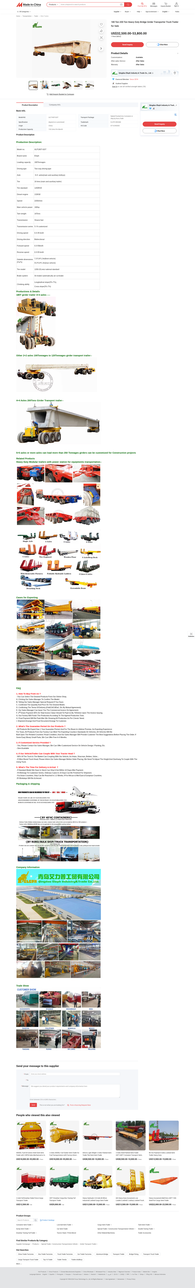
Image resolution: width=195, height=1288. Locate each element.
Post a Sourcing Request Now (79, 1105)
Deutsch (93, 1274)
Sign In (114, 86)
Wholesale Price (101, 1272)
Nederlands (101, 1274)
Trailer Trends (62, 1259)
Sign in (176, 6)
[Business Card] (175, 114)
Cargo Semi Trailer (104, 1225)
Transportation (27, 16)
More (18, 1264)
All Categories (24, 11)
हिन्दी (128, 1274)
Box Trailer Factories (45, 1254)
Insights (154, 1272)
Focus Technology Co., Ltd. (82, 1279)
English (45, 1274)
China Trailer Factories (26, 1254)
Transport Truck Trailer (151, 1254)
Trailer (36, 16)
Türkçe (142, 1274)
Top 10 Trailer (47, 1259)
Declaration (120, 1279)
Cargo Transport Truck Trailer (28, 1259)
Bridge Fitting (133, 1254)
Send (33, 1105)
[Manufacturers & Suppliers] (28, 4)
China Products (53, 1272)
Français (68, 1274)
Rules (177, 11)
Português (60, 1274)
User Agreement (110, 1279)
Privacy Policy (131, 1279)
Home (18, 16)
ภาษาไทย (134, 1274)
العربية (109, 1274)
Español (51, 1274)
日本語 (122, 1274)
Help (138, 11)
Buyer (127, 11)
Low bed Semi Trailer (64, 1225)
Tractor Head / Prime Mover (66, 1233)
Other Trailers (44, 16)
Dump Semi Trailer (22, 1229)
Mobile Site (146, 1272)
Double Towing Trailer (145, 1229)
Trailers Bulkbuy (76, 1259)
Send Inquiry (127, 45)
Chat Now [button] (164, 45)
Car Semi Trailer (62, 1229)
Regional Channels (124, 1272)
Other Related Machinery (106, 1233)
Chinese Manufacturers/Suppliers (70, 1272)
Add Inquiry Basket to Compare (61, 94)
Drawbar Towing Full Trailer (25, 1233)
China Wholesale (88, 1272)
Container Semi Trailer (23, 1225)
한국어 (116, 1274)
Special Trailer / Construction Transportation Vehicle (116, 1229)
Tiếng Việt (149, 1274)
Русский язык (77, 1274)
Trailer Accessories (144, 1233)
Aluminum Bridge (102, 1254)
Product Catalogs (48, 1220)
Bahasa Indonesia (160, 1274)
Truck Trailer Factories (65, 1254)
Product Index (136, 1272)
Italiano (86, 1274)
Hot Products (42, 1272)
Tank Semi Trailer (144, 1225)
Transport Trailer (118, 1254)
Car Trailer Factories (84, 1254)
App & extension (151, 11)
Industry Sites (112, 1272)
